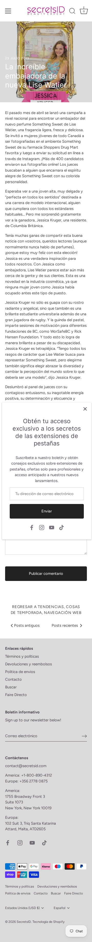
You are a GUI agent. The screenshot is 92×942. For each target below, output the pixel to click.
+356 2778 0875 (33, 781)
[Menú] (8, 11)
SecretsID (24, 922)
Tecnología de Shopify (48, 922)
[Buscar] (72, 11)
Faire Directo (16, 694)
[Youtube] (51, 527)
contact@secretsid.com (26, 766)
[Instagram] (41, 527)
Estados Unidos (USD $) (22, 908)
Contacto (13, 679)
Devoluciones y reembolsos (28, 664)
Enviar (46, 511)
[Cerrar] (85, 408)
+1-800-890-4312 (37, 775)
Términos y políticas (22, 656)
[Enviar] (84, 736)
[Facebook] (31, 527)
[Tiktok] (61, 527)
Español (59, 908)
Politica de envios (20, 671)
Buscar (11, 687)
